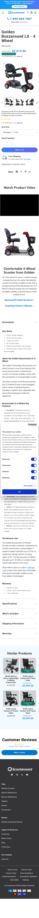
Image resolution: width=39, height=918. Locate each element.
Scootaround (11, 886)
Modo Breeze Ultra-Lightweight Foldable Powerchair (11, 679)
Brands (4, 805)
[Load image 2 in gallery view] (19, 102)
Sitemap (26, 880)
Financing (5, 834)
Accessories (6, 810)
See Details (27, 159)
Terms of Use (12, 870)
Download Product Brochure (19, 300)
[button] (3, 12)
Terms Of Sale (26, 870)
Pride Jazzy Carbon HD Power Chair (28, 678)
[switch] (34, 465)
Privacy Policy (11, 873)
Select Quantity (8, 138)
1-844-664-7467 (21, 18)
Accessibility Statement (28, 876)
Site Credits (14, 880)
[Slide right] (37, 103)
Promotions (6, 847)
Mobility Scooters (8, 788)
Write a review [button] (19, 752)
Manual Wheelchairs (9, 797)
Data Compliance (26, 873)
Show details (28, 486)
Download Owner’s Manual (18, 306)
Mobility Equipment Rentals (12, 822)
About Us (5, 859)
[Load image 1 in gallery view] (9, 102)
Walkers (5, 801)
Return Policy (7, 838)
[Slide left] (2, 103)
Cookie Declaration (9, 876)
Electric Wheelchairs (9, 793)
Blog (3, 843)
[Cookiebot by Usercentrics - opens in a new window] (28, 425)
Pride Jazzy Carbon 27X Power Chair (28, 711)
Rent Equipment (19, 6)
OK (19, 492)
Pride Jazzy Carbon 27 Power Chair (11, 711)
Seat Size (6, 127)
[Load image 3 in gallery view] (29, 102)
